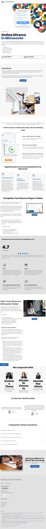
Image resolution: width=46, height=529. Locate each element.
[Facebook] (2, 483)
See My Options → (23, 22)
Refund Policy (3, 504)
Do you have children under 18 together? (21, 13)
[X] (3, 483)
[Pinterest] (8, 483)
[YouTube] (6, 483)
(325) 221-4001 (3, 490)
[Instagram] (5, 483)
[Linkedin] (10, 483)
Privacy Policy (3, 503)
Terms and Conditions (5, 502)
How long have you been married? (22, 17)
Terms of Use (25, 24)
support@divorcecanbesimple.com (7, 492)
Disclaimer (3, 506)
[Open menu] (44, 1)
